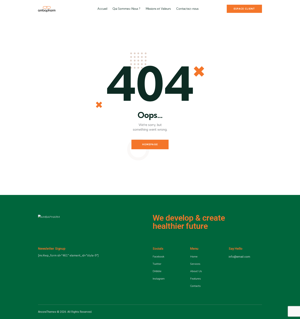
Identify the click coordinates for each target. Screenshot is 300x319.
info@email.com (239, 256)
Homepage (150, 144)
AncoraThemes (47, 311)
